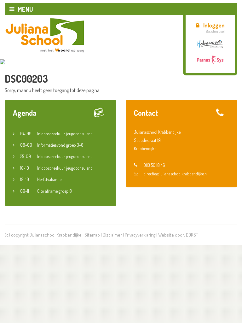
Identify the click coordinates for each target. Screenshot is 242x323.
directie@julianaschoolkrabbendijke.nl (175, 173)
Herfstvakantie (40, 179)
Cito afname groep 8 (46, 191)
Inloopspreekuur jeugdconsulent (56, 133)
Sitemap (92, 235)
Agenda (25, 113)
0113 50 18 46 (154, 165)
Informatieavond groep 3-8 (52, 145)
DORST (192, 235)
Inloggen (214, 25)
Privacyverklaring (140, 235)
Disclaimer (112, 235)
